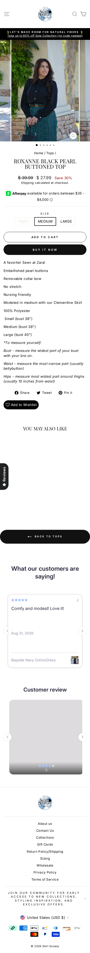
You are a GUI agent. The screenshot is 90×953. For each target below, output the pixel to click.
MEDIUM (45, 221)
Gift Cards (45, 844)
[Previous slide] (8, 631)
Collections (45, 837)
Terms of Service (45, 879)
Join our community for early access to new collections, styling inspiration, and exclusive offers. (44, 898)
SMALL (24, 221)
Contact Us (45, 831)
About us (45, 824)
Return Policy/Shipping (45, 852)
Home (38, 153)
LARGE (66, 221)
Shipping (27, 182)
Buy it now (45, 249)
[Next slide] (82, 631)
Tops (50, 153)
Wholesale (45, 865)
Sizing (45, 858)
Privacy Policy (45, 872)
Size (45, 213)
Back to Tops (48, 536)
